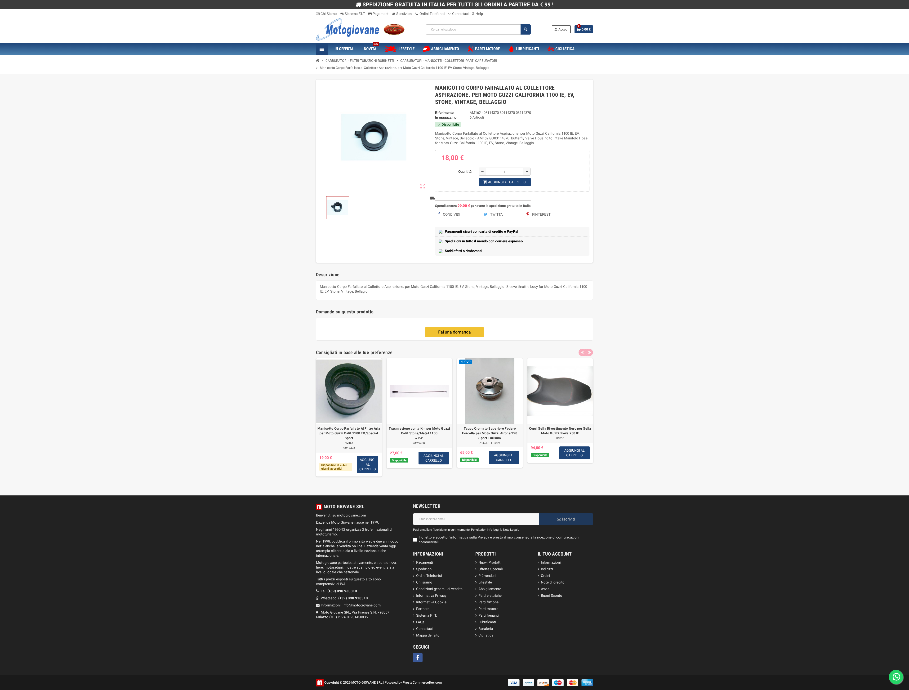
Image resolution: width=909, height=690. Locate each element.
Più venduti (487, 576)
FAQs (420, 622)
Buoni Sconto (551, 595)
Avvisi (545, 589)
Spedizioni (404, 14)
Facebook (418, 657)
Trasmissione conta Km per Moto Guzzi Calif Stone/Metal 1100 (419, 431)
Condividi (451, 214)
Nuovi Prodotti (489, 562)
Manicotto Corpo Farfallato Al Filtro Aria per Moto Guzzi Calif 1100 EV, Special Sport (348, 433)
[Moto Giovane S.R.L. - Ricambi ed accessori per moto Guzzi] (360, 29)
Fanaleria (485, 629)
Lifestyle (485, 582)
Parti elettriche (490, 595)
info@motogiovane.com (362, 605)
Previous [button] (582, 352)
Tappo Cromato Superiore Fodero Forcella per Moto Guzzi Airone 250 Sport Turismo (489, 433)
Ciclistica (485, 635)
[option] (349, 419)
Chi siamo (424, 582)
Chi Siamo (328, 14)
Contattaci (460, 14)
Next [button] (589, 352)
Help (477, 14)
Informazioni (551, 562)
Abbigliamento (489, 589)
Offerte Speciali (490, 569)
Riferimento (444, 113)
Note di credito (553, 582)
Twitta (496, 214)
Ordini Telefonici (432, 14)
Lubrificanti (487, 622)
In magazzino (445, 117)
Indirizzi (547, 569)
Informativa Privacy (431, 595)
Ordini (545, 576)
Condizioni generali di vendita (439, 589)
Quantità (465, 171)
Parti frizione (488, 602)
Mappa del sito (428, 635)
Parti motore (488, 609)
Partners (422, 609)
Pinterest (541, 214)
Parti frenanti (488, 615)
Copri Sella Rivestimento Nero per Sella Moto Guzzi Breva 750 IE (560, 431)
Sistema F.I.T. (354, 14)
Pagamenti (380, 14)
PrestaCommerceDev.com (422, 682)
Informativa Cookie (431, 602)
